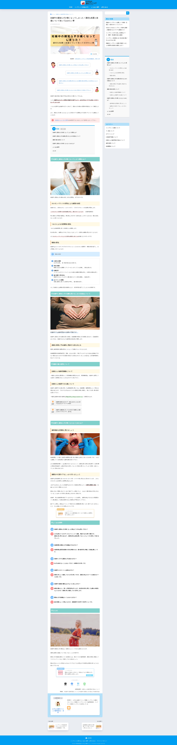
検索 (127, 13)
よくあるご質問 (95, 7)
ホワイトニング (110, 134)
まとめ (54, 150)
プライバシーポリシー (102, 740)
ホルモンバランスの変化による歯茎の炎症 (118, 69)
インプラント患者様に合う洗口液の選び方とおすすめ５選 (116, 39)
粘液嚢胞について (110, 146)
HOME (70, 7)
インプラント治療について (113, 127)
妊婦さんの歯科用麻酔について (117, 92)
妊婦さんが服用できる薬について (118, 95)
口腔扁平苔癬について (112, 137)
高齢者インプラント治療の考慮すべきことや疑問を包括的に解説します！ (116, 44)
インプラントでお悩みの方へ (82, 7)
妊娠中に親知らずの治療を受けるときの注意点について (66, 136)
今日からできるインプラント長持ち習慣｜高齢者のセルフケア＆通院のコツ (116, 28)
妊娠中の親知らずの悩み (86, 691)
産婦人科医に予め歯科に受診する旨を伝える (118, 84)
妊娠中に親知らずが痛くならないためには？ (64, 143)
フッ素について (110, 131)
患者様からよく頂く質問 (61, 120)
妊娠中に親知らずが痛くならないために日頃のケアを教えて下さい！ (74, 90)
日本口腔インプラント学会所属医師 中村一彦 (87, 58)
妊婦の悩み (97, 691)
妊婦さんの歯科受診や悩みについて (91, 689)
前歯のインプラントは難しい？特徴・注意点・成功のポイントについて (116, 23)
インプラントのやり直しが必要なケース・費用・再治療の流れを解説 (116, 34)
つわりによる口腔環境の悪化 (117, 72)
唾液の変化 (112, 75)
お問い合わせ (104, 7)
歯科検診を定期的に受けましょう (118, 103)
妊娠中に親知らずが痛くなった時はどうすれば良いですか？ (74, 65)
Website (68, 710)
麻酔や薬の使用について (59, 139)
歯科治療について (110, 143)
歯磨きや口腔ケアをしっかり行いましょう (118, 107)
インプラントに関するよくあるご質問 (79, 740)
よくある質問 (56, 147)
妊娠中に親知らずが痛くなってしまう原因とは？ (79, 73)
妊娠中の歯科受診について (71, 691)
